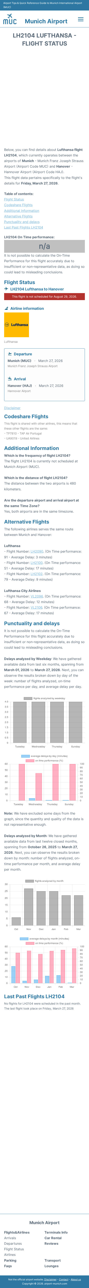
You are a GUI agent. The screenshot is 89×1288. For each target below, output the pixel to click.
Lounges (51, 1266)
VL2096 (37, 596)
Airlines (10, 1255)
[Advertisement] (44, 98)
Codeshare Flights (18, 205)
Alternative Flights (18, 216)
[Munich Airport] (10, 19)
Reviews (51, 1243)
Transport (52, 1260)
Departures (13, 1243)
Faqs (8, 1266)
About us (76, 1279)
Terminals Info (56, 1232)
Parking (10, 1260)
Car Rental (52, 1238)
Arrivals (10, 1238)
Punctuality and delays (22, 222)
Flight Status (14, 199)
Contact (63, 1279)
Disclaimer (50, 1279)
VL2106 (36, 607)
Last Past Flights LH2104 (23, 227)
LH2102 (37, 574)
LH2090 (37, 551)
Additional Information (21, 211)
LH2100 (37, 563)
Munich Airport (46, 21)
